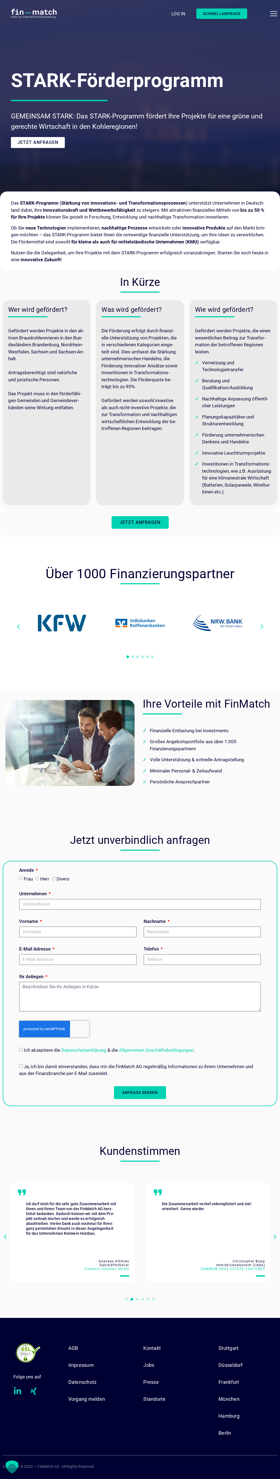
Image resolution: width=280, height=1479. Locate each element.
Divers (63, 879)
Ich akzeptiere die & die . (109, 1050)
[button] (262, 627)
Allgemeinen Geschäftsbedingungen (156, 1050)
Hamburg (229, 1416)
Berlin (224, 1433)
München (229, 1399)
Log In (178, 13)
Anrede (27, 870)
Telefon (152, 949)
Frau (28, 879)
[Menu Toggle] (273, 13)
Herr (44, 879)
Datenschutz (82, 1382)
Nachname (155, 921)
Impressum (81, 1365)
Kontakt (152, 1348)
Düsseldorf (230, 1365)
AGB (73, 1348)
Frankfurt (228, 1382)
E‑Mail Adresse (35, 949)
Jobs (148, 1365)
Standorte (154, 1399)
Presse (151, 1382)
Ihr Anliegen (32, 976)
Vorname (29, 921)
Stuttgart (228, 1348)
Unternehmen (33, 893)
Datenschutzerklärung (83, 1050)
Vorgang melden (86, 1399)
